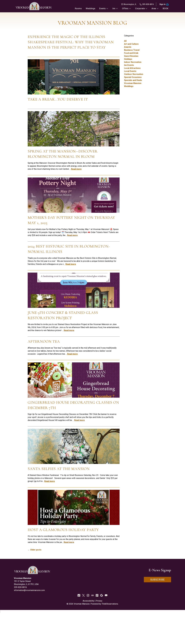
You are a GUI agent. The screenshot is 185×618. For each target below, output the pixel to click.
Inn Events (129, 65)
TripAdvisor (92, 595)
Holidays (128, 59)
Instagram (88, 595)
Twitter (83, 595)
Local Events (130, 71)
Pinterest (97, 595)
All (125, 41)
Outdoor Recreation (133, 74)
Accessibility (88, 601)
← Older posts (34, 550)
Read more (76, 169)
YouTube (106, 595)
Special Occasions (133, 77)
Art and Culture (131, 44)
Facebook (79, 595)
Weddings (128, 86)
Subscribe (157, 579)
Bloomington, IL (130, 4)
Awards (127, 47)
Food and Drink (131, 53)
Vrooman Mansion (132, 83)
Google (101, 595)
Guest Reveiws (131, 56)
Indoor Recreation (132, 62)
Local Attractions (132, 68)
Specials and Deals (133, 80)
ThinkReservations (110, 604)
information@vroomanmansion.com (29, 590)
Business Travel (131, 50)
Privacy (99, 601)
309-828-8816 (148, 4)
